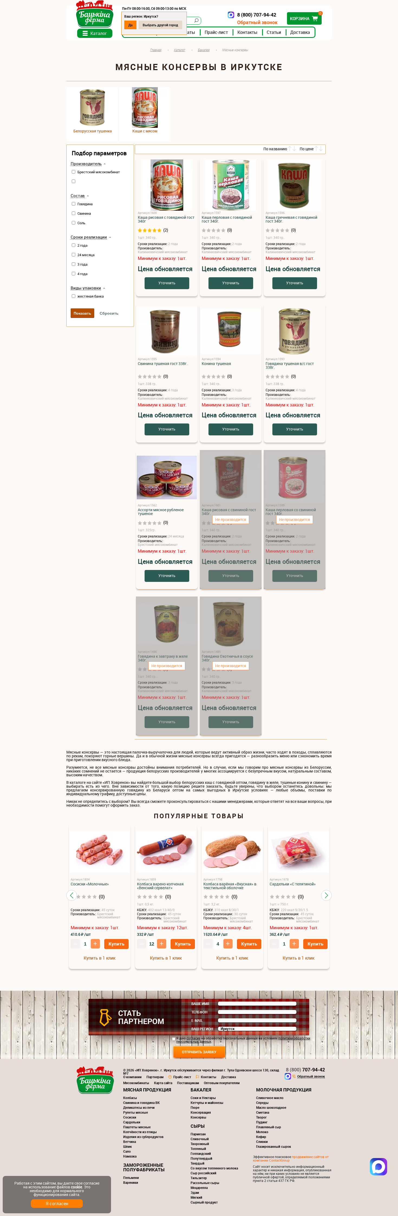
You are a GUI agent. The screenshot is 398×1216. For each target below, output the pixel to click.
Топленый (198, 1148)
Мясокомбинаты (136, 1083)
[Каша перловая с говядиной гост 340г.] (231, 185)
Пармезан (198, 1134)
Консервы (198, 1117)
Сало (127, 1151)
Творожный (200, 1144)
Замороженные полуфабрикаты (144, 1167)
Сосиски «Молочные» (90, 884)
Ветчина (129, 1141)
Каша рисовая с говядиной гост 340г (166, 219)
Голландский (201, 1153)
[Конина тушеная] (231, 331)
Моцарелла (199, 1187)
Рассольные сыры (205, 1183)
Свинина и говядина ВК (141, 1102)
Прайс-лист (216, 32)
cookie (76, 1186)
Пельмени (131, 1177)
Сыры (198, 1126)
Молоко (262, 1132)
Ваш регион (202, 1028)
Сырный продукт (204, 1202)
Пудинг (261, 1122)
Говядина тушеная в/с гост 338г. (290, 365)
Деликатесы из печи (139, 1107)
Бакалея (201, 1090)
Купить (116, 944)
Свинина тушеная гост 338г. (163, 364)
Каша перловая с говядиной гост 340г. (227, 219)
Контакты (247, 32)
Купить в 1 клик (99, 958)
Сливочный (200, 1139)
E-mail (197, 1020)
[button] (71, 895)
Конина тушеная (216, 364)
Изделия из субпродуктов (143, 1137)
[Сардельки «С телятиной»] (299, 852)
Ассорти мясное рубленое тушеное (161, 512)
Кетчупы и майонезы (207, 1102)
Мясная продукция (147, 1090)
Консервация (201, 1112)
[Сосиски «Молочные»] (100, 852)
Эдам (195, 1192)
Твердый (197, 1163)
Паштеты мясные (137, 1127)
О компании (132, 1077)
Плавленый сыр (268, 1127)
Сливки (262, 1141)
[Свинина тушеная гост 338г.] (167, 331)
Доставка (300, 32)
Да (130, 25)
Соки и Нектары (203, 1098)
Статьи (274, 32)
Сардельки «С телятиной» (293, 884)
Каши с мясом (144, 131)
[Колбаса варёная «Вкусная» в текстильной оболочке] (232, 852)
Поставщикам (188, 1083)
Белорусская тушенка (92, 131)
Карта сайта (163, 1083)
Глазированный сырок (273, 1146)
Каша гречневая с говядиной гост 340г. (291, 219)
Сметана (262, 1112)
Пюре (195, 1107)
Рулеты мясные (135, 1112)
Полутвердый (201, 1158)
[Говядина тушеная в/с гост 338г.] (295, 331)
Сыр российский (203, 1173)
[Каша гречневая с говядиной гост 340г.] (295, 185)
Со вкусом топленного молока (214, 1168)
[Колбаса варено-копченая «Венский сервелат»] (166, 852)
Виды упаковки (86, 288)
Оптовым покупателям (222, 1083)
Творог (261, 1117)
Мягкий (196, 1197)
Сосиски (129, 1117)
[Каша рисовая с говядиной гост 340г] (167, 185)
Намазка (129, 1156)
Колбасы (130, 1098)
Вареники (130, 1182)
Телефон (199, 1012)
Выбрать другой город (160, 25)
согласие (193, 1038)
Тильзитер (199, 1178)
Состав (78, 196)
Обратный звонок (257, 22)
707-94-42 (305, 1069)
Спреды (262, 1102)
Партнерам (155, 1077)
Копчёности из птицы (140, 1132)
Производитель (86, 164)
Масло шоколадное (271, 1107)
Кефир (261, 1137)
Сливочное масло (269, 1098)
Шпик (127, 1146)
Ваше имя (200, 1003)
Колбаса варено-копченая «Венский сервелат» (160, 886)
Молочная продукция (283, 1090)
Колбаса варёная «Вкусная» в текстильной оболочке (229, 886)
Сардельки (131, 1122)
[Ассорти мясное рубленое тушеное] (167, 478)
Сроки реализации (89, 237)
